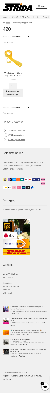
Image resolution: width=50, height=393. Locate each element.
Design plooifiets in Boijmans (20, 340)
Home (8, 23)
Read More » (16, 313)
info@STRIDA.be (10, 274)
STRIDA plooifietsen (16, 140)
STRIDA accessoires (16, 130)
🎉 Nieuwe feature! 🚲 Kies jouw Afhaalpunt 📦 (26, 330)
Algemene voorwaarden (13, 376)
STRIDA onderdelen (16, 135)
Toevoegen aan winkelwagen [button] (13, 93)
